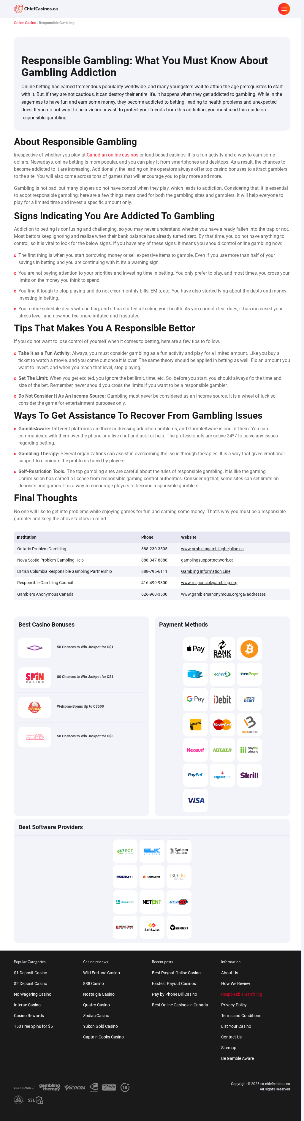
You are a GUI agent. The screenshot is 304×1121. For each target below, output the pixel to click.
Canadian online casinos (112, 155)
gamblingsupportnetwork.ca (207, 560)
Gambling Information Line (205, 571)
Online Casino (25, 23)
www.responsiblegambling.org (209, 582)
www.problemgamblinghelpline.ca (212, 548)
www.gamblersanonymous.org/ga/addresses (223, 594)
